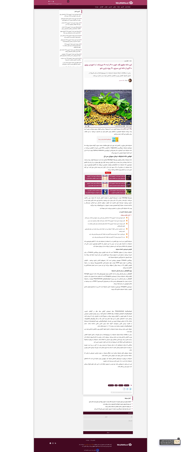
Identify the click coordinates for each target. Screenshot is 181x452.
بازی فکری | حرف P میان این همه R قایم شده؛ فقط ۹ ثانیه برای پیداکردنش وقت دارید (107, 234)
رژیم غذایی (127, 385)
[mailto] (88, 126)
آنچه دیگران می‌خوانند (125, 215)
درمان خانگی (111, 385)
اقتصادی (101, 7)
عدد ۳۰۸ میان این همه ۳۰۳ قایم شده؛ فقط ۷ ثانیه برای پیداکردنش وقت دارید (108, 237)
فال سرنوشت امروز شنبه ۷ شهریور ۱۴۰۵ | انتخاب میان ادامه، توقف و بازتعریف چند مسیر (106, 221)
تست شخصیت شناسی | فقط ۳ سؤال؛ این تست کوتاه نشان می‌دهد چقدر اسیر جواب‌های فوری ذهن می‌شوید (105, 230)
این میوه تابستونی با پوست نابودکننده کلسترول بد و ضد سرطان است (117, 404)
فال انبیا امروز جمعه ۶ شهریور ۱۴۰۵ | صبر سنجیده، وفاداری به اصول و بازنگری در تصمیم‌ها (117, 192)
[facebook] (124, 389)
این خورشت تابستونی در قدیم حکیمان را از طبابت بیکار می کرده (118, 406)
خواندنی (106, 7)
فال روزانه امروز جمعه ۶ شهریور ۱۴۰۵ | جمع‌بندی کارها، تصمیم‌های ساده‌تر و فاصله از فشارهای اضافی (70, 55)
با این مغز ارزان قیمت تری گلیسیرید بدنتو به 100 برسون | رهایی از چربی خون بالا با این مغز (112, 409)
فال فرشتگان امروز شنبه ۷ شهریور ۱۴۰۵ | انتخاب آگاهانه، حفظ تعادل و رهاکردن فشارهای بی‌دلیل (94, 177)
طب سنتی (121, 385)
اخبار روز (110, 7)
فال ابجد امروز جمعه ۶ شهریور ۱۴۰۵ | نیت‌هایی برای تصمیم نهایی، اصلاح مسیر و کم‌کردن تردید (70, 36)
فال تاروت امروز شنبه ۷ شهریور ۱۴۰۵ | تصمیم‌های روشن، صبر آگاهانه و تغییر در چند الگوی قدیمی (117, 177)
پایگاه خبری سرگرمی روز (126, 129)
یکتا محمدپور (121, 80)
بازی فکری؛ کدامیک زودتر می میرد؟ (104, 139)
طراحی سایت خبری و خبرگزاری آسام (90, 450)
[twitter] (127, 389)
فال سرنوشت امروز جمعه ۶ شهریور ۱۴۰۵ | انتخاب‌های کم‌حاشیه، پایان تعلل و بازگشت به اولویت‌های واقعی (106, 225)
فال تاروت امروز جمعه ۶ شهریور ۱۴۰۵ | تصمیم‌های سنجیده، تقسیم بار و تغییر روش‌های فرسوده (117, 185)
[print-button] (86, 126)
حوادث (118, 7)
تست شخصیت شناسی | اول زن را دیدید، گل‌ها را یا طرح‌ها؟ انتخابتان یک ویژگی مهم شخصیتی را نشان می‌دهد (93, 192)
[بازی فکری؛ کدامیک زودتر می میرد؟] (114, 139)
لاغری (116, 385)
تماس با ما (93, 440)
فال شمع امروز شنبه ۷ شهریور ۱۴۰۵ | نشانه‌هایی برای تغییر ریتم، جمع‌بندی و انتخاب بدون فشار (105, 218)
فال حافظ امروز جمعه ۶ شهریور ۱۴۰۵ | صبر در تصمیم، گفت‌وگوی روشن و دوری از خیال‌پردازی (71, 63)
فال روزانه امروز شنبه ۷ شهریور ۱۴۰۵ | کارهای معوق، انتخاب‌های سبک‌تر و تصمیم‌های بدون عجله (167, 442)
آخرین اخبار (77, 11)
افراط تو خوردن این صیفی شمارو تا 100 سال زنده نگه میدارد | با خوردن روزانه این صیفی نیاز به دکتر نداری (110, 402)
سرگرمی (114, 7)
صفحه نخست (127, 7)
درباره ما (97, 7)
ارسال (108, 432)
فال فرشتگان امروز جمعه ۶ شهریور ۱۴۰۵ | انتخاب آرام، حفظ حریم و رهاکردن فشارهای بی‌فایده (94, 185)
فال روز (122, 7)
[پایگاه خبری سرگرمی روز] (124, 2)
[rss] (53, 2)
